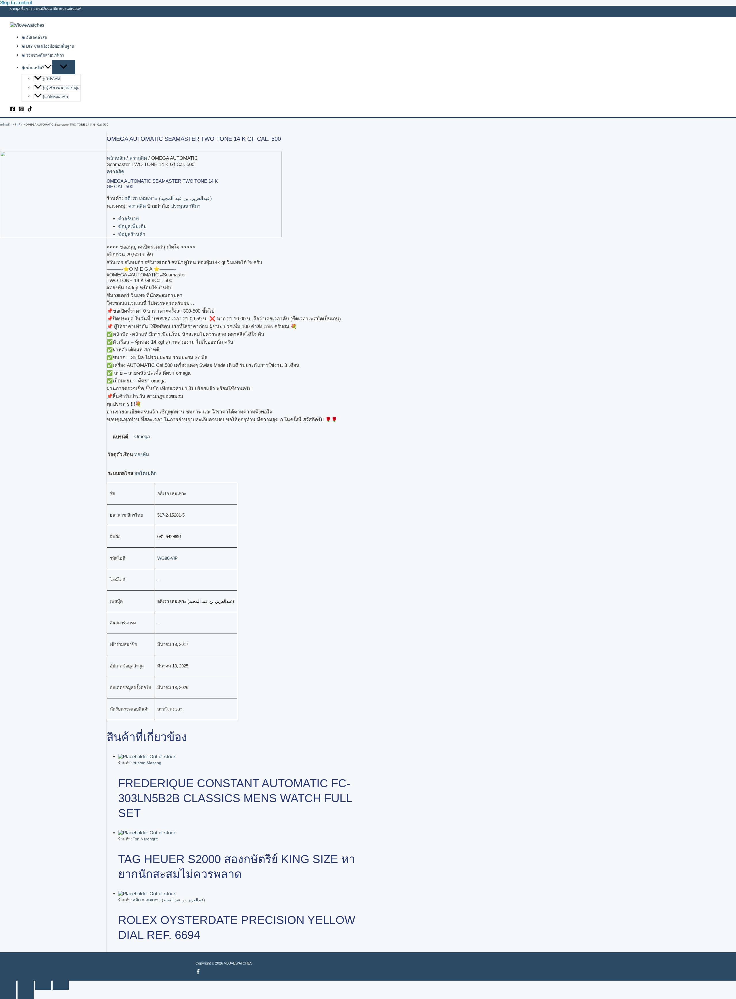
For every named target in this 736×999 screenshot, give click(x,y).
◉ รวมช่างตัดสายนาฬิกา (43, 55)
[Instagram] (21, 110)
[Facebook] (12, 110)
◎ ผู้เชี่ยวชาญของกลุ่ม (61, 88)
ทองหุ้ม (141, 454)
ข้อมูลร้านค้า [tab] (131, 234)
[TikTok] (29, 110)
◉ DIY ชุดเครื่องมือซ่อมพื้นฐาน (48, 46)
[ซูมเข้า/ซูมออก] (8, 985)
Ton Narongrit (145, 839)
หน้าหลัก (116, 158)
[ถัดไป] (26, 994)
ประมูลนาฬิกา (186, 206)
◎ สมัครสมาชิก (55, 97)
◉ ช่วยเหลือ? (33, 68)
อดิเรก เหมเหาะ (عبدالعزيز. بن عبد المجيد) (168, 198)
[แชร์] (43, 985)
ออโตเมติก (145, 473)
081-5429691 (169, 536)
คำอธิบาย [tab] (128, 219)
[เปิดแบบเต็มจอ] (26, 985)
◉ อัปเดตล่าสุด (34, 37)
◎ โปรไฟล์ (51, 79)
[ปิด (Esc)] (61, 985)
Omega (142, 436)
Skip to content (16, 2)
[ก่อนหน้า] (8, 994)
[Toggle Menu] (63, 67)
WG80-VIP (167, 558)
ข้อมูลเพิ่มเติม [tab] (132, 226)
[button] (48, 68)
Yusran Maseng (147, 763)
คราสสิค (138, 158)
